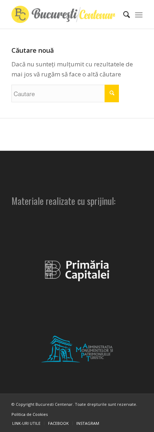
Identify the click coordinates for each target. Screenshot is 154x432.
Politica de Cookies (29, 414)
